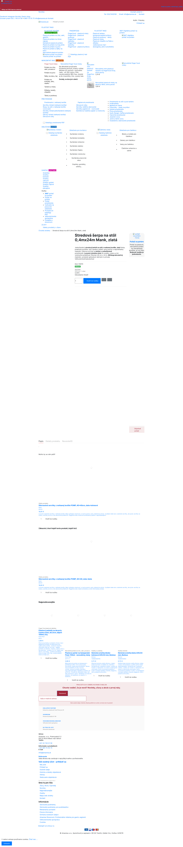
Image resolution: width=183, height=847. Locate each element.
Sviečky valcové (46, 179)
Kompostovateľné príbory (102, 35)
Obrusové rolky (48, 116)
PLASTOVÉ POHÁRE (51, 32)
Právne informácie (46, 812)
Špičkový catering (65, 82)
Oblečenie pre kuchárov (78, 130)
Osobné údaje (45, 770)
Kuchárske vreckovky (77, 154)
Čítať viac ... (33, 839)
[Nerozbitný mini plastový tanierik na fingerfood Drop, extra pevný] (90, 71)
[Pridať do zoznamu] (104, 279)
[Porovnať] (91, 500)
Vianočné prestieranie (117, 115)
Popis (41, 441)
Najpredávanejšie (46, 790)
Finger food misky (50, 64)
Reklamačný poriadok (47, 810)
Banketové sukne (116, 105)
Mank (40, 507)
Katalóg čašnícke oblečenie (105, 134)
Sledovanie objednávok (48, 777)
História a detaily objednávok (50, 772)
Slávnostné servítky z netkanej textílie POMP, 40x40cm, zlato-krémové (68, 505)
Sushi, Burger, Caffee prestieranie (122, 113)
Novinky (42, 12)
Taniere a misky (50, 87)
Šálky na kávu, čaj (50, 76)
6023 (40, 638)
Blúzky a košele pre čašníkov (129, 135)
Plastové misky (98, 39)
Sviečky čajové (48, 184)
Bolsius (94, 657)
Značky (42, 793)
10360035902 (122, 659)
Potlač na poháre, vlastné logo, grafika (172, 6)
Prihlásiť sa (44, 767)
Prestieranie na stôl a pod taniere (122, 102)
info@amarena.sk (45, 753)
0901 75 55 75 (29, 18)
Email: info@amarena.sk (128, 14)
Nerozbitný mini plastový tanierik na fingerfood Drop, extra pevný (105, 70)
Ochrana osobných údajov (49, 815)
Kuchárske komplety (77, 138)
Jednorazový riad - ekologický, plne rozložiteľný (103, 46)
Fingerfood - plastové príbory (78, 47)
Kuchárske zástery (76, 146)
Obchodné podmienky (48, 805)
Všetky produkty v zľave (52, 227)
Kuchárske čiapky (76, 150)
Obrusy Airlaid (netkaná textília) (54, 115)
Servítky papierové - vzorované (87, 109)
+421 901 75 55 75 (45, 748)
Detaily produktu (53, 441)
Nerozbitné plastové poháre (53, 52)
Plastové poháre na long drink (54, 45)
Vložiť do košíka (92, 281)
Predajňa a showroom (48, 221)
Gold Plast (42, 636)
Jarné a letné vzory (117, 119)
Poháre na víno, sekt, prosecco (50, 68)
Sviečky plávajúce (46, 187)
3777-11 (67, 659)
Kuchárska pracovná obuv (79, 159)
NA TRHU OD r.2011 (48, 727)
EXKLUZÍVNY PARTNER (49, 708)
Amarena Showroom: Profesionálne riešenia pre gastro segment (63, 817)
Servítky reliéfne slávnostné (86, 107)
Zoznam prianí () (136, 12)
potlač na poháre (49, 194)
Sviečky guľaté (48, 182)
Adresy (42, 775)
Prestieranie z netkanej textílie (55, 102)
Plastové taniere (99, 33)
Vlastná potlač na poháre (52, 56)
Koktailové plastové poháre (53, 43)
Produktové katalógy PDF (49, 212)
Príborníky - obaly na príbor (120, 107)
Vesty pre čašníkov (127, 144)
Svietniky (46, 173)
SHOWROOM (46, 714)
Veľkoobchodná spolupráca (50, 217)
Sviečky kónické (46, 176)
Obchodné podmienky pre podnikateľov (54, 807)
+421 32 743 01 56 (45, 743)
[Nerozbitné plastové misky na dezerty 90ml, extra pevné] (90, 84)
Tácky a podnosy (50, 95)
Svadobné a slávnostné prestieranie (122, 121)
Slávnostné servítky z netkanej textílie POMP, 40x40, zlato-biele (65, 579)
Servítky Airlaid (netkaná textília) (55, 105)
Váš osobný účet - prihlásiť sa (52, 762)
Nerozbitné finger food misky (71, 64)
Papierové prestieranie (86, 102)
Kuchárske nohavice (77, 142)
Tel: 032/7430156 (110, 14)
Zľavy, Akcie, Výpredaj (48, 786)
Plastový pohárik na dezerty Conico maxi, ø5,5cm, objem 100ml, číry (50, 632)
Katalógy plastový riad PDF (77, 55)
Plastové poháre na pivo (51, 47)
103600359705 (96, 659)
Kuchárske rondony (77, 134)
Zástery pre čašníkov (127, 140)
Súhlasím (7, 843)
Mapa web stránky (46, 796)
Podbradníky (114, 103)
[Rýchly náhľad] (92, 500)
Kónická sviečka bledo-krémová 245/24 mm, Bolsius (104, 654)
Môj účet (43, 765)
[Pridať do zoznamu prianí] (90, 500)
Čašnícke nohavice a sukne (129, 149)
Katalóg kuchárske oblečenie (55, 134)
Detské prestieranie (117, 109)
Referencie (43, 756)
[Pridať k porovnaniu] (109, 279)
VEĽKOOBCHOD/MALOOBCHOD (52, 721)
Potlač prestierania (49, 202)
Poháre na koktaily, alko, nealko (49, 81)
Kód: (76, 264)
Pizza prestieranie (116, 111)
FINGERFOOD (74, 31)
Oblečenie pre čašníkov (128, 130)
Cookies (43, 822)
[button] (91, 191)
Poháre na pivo (49, 73)
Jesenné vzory (115, 117)
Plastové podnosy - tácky (102, 37)
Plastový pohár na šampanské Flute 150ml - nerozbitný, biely (77, 654)
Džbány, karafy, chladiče (50, 91)
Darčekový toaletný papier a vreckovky (90, 111)
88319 (40, 583)
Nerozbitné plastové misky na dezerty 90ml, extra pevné (106, 83)
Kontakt (141, 14)
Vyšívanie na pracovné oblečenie (49, 207)
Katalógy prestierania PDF (54, 123)
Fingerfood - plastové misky (78, 33)
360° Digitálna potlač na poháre (128, 32)
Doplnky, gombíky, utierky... (79, 165)
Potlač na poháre (48, 198)
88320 (40, 509)
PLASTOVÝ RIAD (100, 31)
